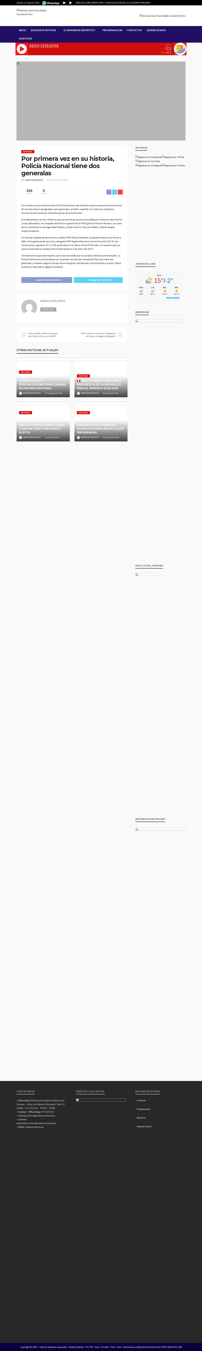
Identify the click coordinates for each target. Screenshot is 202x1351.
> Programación (142, 1109)
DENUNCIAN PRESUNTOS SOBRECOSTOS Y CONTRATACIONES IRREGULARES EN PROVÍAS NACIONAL (42, 382)
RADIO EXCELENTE (34, 180)
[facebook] (64, 309)
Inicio (22, 30)
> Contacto (140, 1100)
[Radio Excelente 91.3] (36, 16)
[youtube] (73, 309)
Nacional (28, 152)
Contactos (134, 30)
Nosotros (25, 38)
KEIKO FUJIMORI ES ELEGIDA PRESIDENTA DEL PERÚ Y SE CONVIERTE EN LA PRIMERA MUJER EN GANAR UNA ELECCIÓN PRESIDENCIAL (100, 425)
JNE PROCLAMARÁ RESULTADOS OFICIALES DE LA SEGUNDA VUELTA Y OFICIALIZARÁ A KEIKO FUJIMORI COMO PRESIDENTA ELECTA (42, 425)
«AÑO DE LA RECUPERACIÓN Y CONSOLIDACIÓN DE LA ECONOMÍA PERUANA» (113, 2)
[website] (60, 309)
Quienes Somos (156, 30)
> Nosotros (140, 1117)
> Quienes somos (143, 1126)
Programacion (112, 30)
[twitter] (69, 309)
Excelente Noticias (43, 30)
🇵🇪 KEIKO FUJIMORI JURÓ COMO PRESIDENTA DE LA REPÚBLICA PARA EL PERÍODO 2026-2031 (99, 384)
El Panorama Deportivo (79, 30)
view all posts (48, 309)
